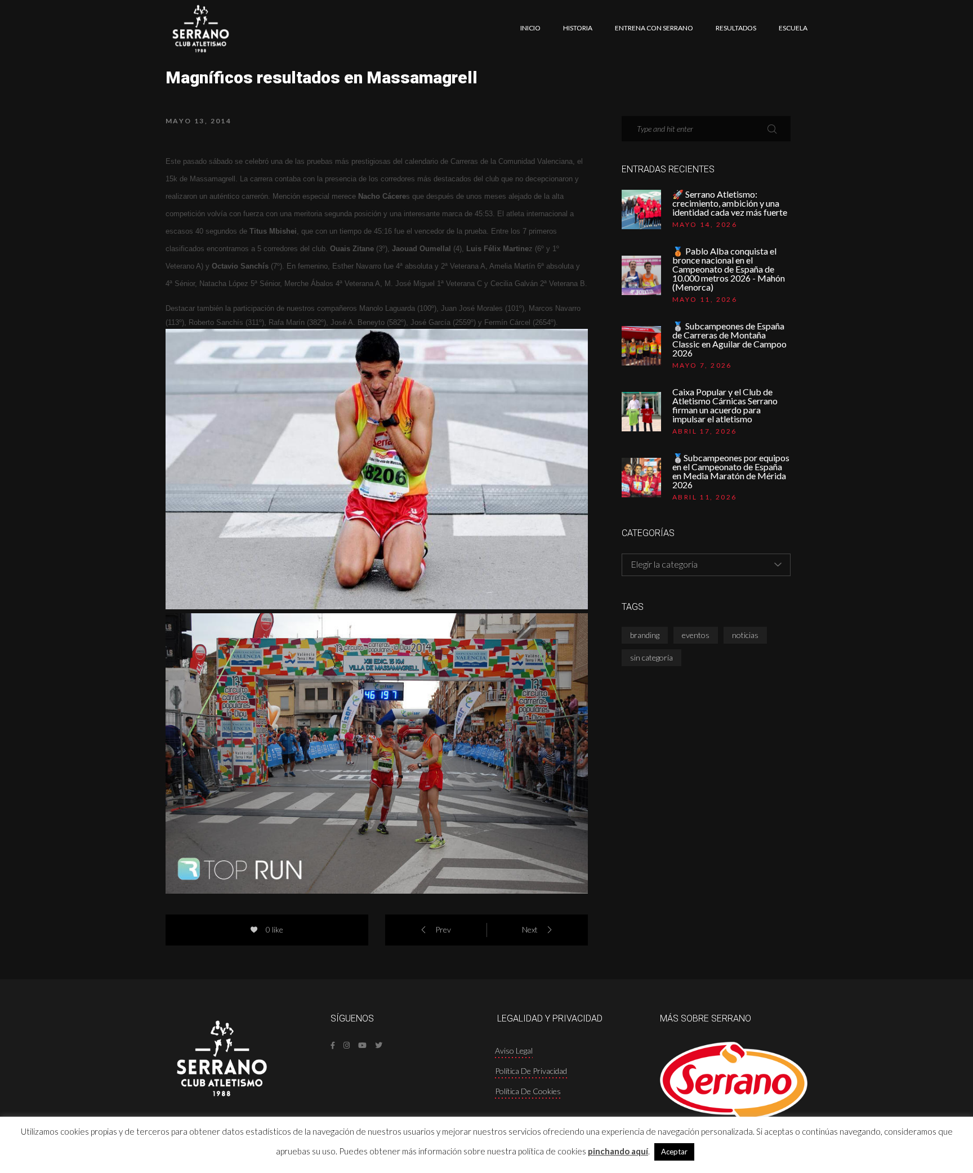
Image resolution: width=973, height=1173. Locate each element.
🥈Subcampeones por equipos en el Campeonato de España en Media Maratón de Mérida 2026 (730, 471)
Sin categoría (651, 657)
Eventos (695, 635)
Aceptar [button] (674, 1151)
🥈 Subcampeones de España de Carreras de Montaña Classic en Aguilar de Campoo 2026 (729, 340)
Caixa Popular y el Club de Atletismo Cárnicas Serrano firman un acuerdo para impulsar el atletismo (725, 405)
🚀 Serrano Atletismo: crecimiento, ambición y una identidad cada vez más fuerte (729, 203)
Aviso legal (514, 1050)
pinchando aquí (618, 1151)
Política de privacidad (531, 1071)
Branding (644, 635)
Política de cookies (528, 1091)
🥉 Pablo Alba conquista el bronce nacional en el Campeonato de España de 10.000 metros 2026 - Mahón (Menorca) (728, 269)
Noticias (745, 635)
